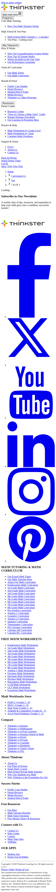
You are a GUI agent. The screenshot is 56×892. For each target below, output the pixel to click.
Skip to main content (11, 2)
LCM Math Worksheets (19, 684)
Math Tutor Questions (18, 815)
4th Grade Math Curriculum (21, 596)
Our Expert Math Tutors (19, 576)
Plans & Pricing (9, 158)
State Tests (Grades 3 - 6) (19, 708)
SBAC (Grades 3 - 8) (17, 705)
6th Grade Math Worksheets (21, 662)
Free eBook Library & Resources (23, 818)
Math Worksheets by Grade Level (24, 130)
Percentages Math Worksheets (22, 681)
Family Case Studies (17, 86)
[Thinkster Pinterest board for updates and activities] (31, 561)
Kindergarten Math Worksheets (22, 645)
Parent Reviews (15, 89)
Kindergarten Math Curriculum (22, 585)
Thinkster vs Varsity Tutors (20, 748)
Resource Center (15, 111)
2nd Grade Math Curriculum (21, 590)
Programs (6, 18)
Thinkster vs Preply (17, 737)
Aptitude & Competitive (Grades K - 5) (26, 710)
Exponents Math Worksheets (21, 690)
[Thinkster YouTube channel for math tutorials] (31, 418)
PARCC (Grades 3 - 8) (18, 702)
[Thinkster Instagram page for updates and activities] (31, 514)
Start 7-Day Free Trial (12, 166)
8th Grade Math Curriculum (21, 607)
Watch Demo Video (11, 160)
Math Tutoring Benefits (18, 813)
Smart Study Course (17, 769)
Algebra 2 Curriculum (18, 618)
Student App (13, 854)
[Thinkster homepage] (23, 9)
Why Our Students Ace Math (21, 774)
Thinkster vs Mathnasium (19, 728)
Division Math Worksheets (20, 679)
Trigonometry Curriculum (20, 624)
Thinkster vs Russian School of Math (25, 734)
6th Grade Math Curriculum (21, 602)
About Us (12, 149)
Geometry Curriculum (18, 616)
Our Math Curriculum (18, 75)
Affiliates (11, 842)
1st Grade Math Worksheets (21, 648)
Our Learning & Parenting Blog (23, 120)
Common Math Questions (20, 136)
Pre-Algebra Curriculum (19, 610)
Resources (7, 103)
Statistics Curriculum (17, 621)
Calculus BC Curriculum (19, 633)
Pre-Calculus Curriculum (19, 627)
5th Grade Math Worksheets (21, 659)
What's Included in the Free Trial (23, 59)
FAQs (10, 147)
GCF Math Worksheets (18, 687)
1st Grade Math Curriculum (21, 587)
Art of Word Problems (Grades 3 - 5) (25, 713)
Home (10, 171)
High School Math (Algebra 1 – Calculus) (28, 37)
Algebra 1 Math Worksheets (21, 670)
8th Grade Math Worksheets (21, 667)
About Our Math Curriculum (21, 582)
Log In (4, 163)
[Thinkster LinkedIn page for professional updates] (31, 466)
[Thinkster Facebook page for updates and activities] (31, 316)
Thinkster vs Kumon (17, 726)
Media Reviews (15, 94)
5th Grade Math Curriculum (21, 599)
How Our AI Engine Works (21, 56)
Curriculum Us (18, 176)
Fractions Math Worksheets (20, 673)
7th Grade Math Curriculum (21, 604)
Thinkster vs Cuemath (18, 742)
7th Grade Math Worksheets (21, 665)
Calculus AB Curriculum (19, 630)
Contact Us (13, 152)
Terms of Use (22, 869)
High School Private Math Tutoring (24, 771)
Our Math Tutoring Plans (19, 579)
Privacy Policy (8, 869)
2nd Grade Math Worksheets (21, 650)
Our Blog (12, 810)
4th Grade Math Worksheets (21, 656)
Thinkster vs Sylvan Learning (22, 731)
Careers (11, 836)
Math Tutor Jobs (15, 839)
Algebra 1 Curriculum (18, 613)
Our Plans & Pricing (17, 766)
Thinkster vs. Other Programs (21, 97)
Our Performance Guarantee (21, 62)
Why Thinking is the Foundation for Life (27, 777)
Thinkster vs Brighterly (18, 745)
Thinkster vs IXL (15, 751)
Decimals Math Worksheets (20, 676)
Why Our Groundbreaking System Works (27, 53)
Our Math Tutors (15, 72)
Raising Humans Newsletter (21, 117)
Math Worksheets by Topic (20, 133)
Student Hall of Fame (17, 92)
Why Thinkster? (9, 45)
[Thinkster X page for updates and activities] (31, 365)
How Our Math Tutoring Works (23, 26)
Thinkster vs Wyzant (17, 740)
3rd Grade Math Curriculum (21, 593)
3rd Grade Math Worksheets (21, 653)
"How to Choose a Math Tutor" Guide (26, 114)
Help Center (13, 833)
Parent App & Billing (17, 857)
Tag (13, 180)
